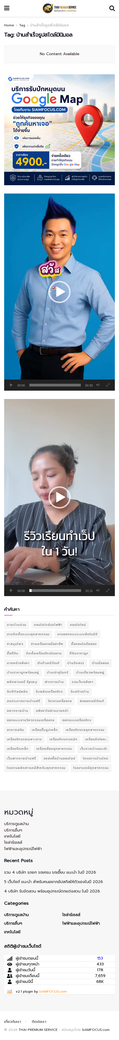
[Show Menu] (6, 8)
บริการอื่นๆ (13, 830)
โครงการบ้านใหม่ (95, 758)
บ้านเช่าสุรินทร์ (57, 672)
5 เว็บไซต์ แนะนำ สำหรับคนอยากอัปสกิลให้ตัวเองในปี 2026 (53, 882)
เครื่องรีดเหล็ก (18, 748)
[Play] (11, 385)
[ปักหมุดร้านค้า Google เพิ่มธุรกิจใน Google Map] (59, 130)
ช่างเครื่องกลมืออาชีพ (47, 644)
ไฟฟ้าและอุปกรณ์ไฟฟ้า (23, 849)
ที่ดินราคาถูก (78, 653)
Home (9, 25)
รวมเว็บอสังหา (83, 682)
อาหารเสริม (15, 730)
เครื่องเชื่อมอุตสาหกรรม (54, 748)
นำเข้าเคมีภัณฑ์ (48, 663)
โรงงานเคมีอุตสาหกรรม (91, 768)
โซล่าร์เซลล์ (13, 842)
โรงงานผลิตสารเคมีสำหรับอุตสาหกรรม (36, 768)
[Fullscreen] (107, 385)
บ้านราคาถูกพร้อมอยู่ (23, 672)
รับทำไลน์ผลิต (17, 691)
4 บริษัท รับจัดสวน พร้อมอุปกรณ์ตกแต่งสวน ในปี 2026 (52, 891)
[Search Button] (112, 8)
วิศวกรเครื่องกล (60, 701)
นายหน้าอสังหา (18, 663)
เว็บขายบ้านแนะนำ (93, 748)
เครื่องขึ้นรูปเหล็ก (45, 730)
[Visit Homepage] (59, 8)
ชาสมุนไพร (15, 644)
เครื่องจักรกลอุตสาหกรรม (85, 730)
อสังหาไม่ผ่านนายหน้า (52, 710)
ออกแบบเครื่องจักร (76, 720)
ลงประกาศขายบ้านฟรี (23, 701)
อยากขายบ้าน (17, 710)
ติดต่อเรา (39, 1021)
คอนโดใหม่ (78, 624)
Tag (22, 25)
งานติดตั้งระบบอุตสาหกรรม (28, 634)
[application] (59, 292)
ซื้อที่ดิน (12, 653)
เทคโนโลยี (12, 836)
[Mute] (98, 385)
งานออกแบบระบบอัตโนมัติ (77, 634)
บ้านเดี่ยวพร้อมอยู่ (90, 672)
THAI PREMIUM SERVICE (38, 1029)
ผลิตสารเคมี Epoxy (22, 682)
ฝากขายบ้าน (54, 682)
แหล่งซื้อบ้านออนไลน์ (59, 758)
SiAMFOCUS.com (53, 991)
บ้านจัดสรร (75, 663)
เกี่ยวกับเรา (12, 1021)
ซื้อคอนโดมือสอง (84, 644)
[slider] (55, 385)
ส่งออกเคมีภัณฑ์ (92, 701)
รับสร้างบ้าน (80, 691)
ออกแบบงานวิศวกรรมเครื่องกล (31, 720)
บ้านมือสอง (100, 663)
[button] (59, 292)
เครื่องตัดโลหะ (96, 739)
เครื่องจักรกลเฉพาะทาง (24, 739)
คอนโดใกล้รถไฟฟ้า (48, 624)
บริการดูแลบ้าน (16, 824)
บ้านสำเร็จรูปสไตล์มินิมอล (49, 25)
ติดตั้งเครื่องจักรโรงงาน (44, 653)
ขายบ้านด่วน (16, 624)
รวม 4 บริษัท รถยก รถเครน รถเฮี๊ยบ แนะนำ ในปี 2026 (50, 872)
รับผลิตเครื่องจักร (49, 691)
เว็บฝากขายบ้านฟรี (21, 758)
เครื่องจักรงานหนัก (63, 739)
